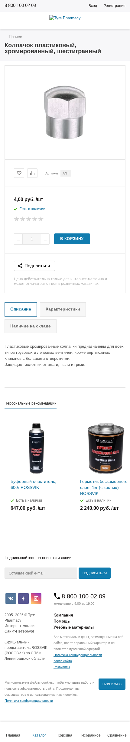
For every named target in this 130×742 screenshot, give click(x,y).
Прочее (15, 36)
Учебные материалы (74, 627)
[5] (41, 219)
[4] (35, 219)
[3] (29, 219)
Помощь (62, 621)
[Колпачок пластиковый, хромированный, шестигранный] (65, 139)
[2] (23, 219)
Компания (63, 615)
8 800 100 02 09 (20, 5)
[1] (17, 219)
